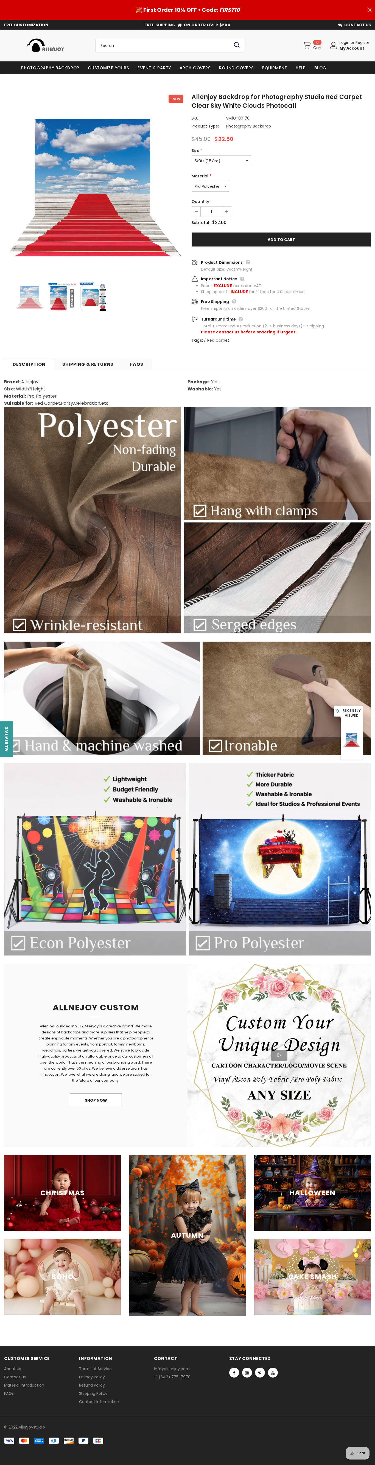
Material (201, 176)
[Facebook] (234, 1373)
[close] (369, 10)
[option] (93, 184)
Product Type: (205, 126)
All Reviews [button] (6, 739)
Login (345, 42)
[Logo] (45, 45)
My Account (352, 48)
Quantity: (201, 201)
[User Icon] (333, 45)
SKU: (196, 118)
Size (197, 150)
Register (363, 42)
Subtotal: (201, 222)
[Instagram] (247, 1373)
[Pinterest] (260, 1373)
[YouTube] (273, 1373)
